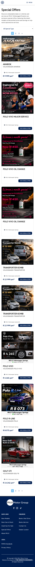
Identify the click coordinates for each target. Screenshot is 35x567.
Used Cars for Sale (7, 526)
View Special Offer (25, 76)
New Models (5, 518)
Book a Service (23, 522)
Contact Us (22, 526)
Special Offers (6, 529)
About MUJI (5, 533)
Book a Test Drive (24, 518)
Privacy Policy (6, 547)
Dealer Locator (24, 529)
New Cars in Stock (7, 522)
